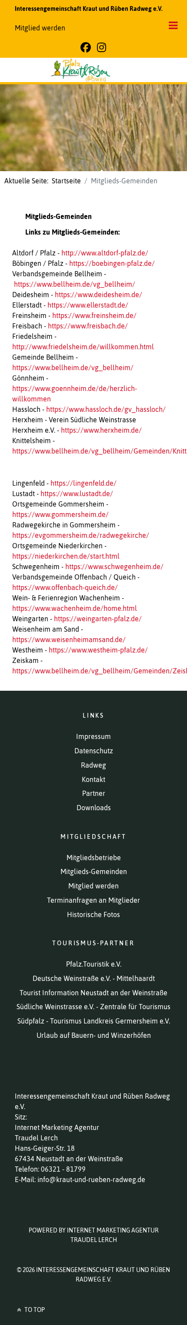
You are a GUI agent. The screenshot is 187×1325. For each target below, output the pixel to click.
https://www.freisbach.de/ (88, 326)
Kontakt (93, 779)
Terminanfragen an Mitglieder (93, 900)
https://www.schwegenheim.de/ (114, 566)
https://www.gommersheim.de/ (60, 514)
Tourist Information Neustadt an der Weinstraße (93, 993)
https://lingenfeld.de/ (83, 483)
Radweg (93, 765)
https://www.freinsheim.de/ (94, 315)
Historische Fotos (93, 914)
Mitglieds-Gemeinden (93, 871)
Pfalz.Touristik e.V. (93, 964)
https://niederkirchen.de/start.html (66, 556)
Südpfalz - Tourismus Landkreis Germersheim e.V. (93, 1021)
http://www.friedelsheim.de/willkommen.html (83, 347)
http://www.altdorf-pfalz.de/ (104, 253)
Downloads (94, 808)
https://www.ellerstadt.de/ (87, 305)
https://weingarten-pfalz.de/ (98, 619)
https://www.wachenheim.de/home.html (74, 608)
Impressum (93, 736)
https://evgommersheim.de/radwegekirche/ (80, 535)
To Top (34, 1309)
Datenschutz (93, 751)
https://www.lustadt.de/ (76, 493)
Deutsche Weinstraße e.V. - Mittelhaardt (94, 978)
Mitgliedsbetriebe (94, 857)
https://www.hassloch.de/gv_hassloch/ (106, 409)
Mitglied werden (40, 28)
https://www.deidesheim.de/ (98, 294)
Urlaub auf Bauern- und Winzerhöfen (94, 1035)
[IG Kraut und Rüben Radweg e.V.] (93, 70)
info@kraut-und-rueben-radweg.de (91, 1179)
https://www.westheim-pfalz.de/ (98, 650)
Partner (93, 793)
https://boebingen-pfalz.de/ (112, 263)
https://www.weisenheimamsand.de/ (69, 639)
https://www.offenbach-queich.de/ (65, 587)
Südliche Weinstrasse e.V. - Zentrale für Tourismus (93, 1006)
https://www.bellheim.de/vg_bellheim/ (74, 284)
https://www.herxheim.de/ (101, 430)
